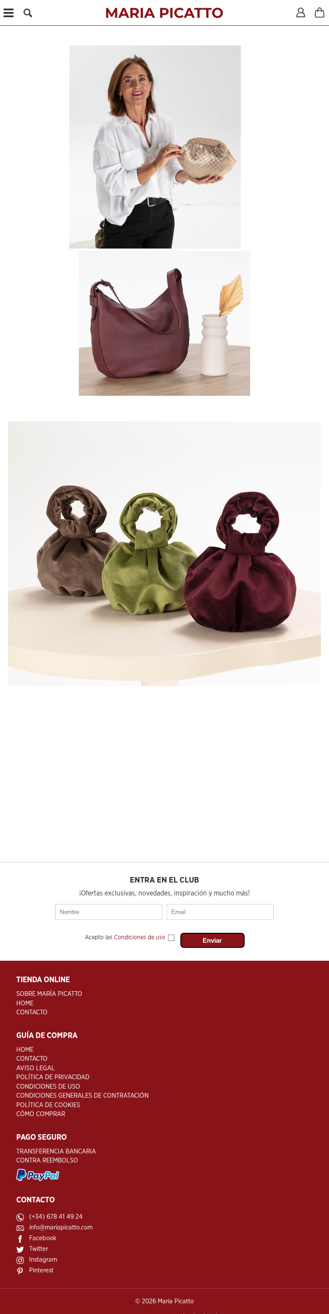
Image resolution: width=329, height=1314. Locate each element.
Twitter (38, 1249)
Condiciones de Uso (48, 1086)
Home (24, 1003)
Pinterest (41, 1270)
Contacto (32, 1012)
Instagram (43, 1259)
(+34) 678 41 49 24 (56, 1217)
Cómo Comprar (40, 1114)
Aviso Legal (35, 1068)
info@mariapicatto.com (61, 1227)
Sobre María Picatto (49, 994)
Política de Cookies (48, 1105)
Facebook (42, 1238)
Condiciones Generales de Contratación (82, 1095)
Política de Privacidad (53, 1077)
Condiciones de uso (139, 938)
